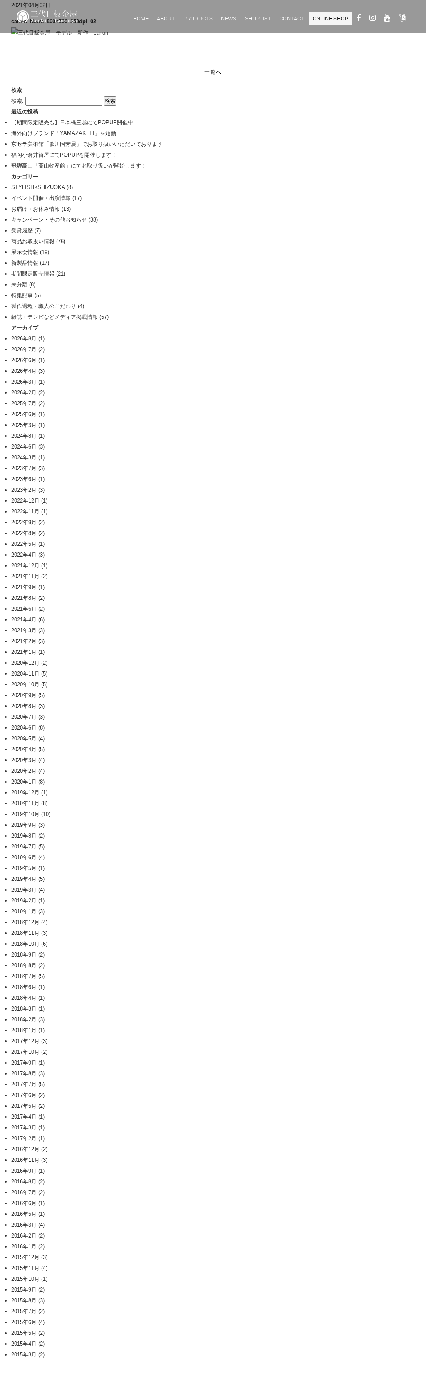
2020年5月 (24, 738)
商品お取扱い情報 (32, 241)
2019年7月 (24, 846)
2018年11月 (25, 933)
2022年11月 (25, 511)
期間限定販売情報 (32, 274)
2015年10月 (25, 1279)
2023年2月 (24, 490)
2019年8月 (24, 836)
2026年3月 (24, 382)
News (229, 18)
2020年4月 (24, 749)
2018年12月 (25, 922)
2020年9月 (24, 695)
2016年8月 (24, 1182)
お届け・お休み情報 (35, 209)
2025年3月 (24, 425)
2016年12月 (25, 1149)
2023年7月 (24, 468)
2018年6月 (24, 987)
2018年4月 (24, 998)
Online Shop (330, 18)
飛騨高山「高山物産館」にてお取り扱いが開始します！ (78, 166)
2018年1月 (24, 1030)
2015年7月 (24, 1311)
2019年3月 (24, 890)
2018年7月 (24, 976)
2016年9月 (24, 1171)
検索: (17, 101)
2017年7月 (24, 1084)
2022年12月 (25, 501)
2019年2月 (24, 900)
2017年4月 (24, 1117)
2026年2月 (24, 393)
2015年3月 (24, 1354)
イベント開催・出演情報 (41, 198)
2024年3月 (24, 457)
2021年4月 (24, 619)
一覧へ (213, 72)
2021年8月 (24, 598)
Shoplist (258, 18)
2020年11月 (25, 674)
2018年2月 (24, 1019)
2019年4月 (24, 879)
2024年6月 (24, 447)
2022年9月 (24, 522)
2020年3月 (24, 760)
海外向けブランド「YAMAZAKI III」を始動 (63, 133)
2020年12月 (25, 663)
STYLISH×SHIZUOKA (38, 187)
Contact (292, 18)
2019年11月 (25, 803)
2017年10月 (25, 1052)
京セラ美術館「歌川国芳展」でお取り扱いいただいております (87, 144)
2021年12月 (25, 565)
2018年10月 (25, 944)
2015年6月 (24, 1322)
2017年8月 (24, 1073)
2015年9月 (24, 1290)
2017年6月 (24, 1095)
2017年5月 (24, 1106)
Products (198, 18)
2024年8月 (24, 436)
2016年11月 (25, 1160)
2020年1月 (24, 782)
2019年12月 (25, 792)
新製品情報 (24, 263)
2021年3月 (24, 630)
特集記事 (22, 295)
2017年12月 (25, 1041)
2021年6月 (24, 609)
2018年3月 (24, 1009)
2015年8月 (24, 1300)
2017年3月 (24, 1127)
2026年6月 (24, 360)
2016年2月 (24, 1236)
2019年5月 (24, 868)
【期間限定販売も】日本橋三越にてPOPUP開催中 (72, 122)
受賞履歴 (22, 230)
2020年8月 (24, 706)
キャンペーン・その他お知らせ (49, 220)
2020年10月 (25, 684)
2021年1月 (24, 652)
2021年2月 (24, 641)
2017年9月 (24, 1063)
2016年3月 (24, 1225)
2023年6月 (24, 479)
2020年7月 (24, 717)
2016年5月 (24, 1214)
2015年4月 (24, 1344)
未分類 (19, 284)
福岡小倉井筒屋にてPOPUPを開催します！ (64, 155)
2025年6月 (24, 414)
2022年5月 (24, 544)
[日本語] (402, 19)
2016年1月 (24, 1246)
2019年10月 (25, 814)
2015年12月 (25, 1257)
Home (141, 18)
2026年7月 (24, 349)
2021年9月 (24, 587)
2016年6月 (24, 1203)
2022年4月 (24, 555)
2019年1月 (24, 911)
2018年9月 (24, 955)
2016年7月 (24, 1192)
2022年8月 (24, 533)
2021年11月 (25, 576)
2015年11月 (25, 1268)
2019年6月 (24, 857)
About (166, 18)
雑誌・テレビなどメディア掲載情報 (54, 317)
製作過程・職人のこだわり (43, 306)
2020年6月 (24, 728)
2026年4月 (24, 371)
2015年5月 (24, 1333)
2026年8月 (24, 338)
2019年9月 (24, 825)
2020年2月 (24, 771)
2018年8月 (24, 965)
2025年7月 (24, 403)
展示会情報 (24, 252)
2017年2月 (24, 1138)
